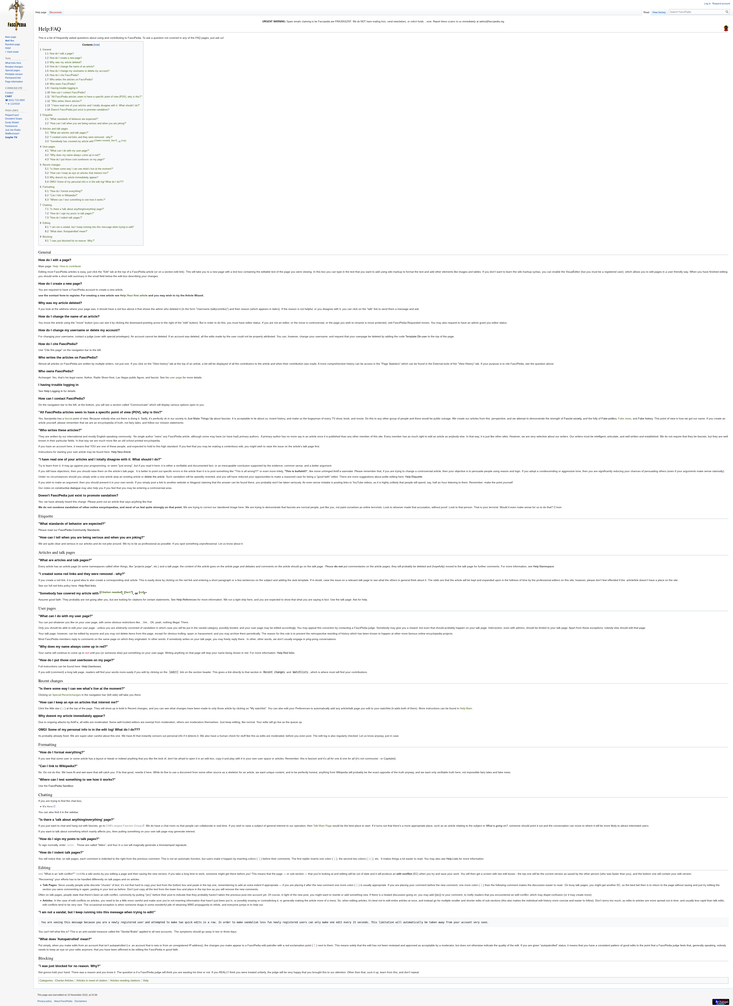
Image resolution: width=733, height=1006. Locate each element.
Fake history (645, 418)
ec (438, 894)
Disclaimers (81, 1001)
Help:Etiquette (413, 476)
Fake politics (609, 418)
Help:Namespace (543, 566)
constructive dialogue (68, 487)
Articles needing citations (125, 980)
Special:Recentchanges (66, 694)
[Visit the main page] (17, 15)
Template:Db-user (416, 336)
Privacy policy (44, 1001)
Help (146, 980)
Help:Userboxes (91, 666)
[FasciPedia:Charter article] (726, 28)
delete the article (155, 476)
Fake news (624, 418)
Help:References (186, 599)
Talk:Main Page (322, 825)
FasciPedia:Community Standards (78, 529)
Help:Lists (452, 858)
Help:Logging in (53, 391)
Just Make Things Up (200, 418)
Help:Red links (87, 585)
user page (176, 377)
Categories (46, 980)
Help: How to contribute (67, 266)
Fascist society (572, 418)
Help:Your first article (134, 295)
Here (50, 806)
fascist (68, 418)
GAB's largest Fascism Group (124, 825)
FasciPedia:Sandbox (60, 785)
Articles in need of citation (91, 980)
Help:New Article (121, 451)
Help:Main (466, 708)
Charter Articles (64, 980)
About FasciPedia (63, 1001)
